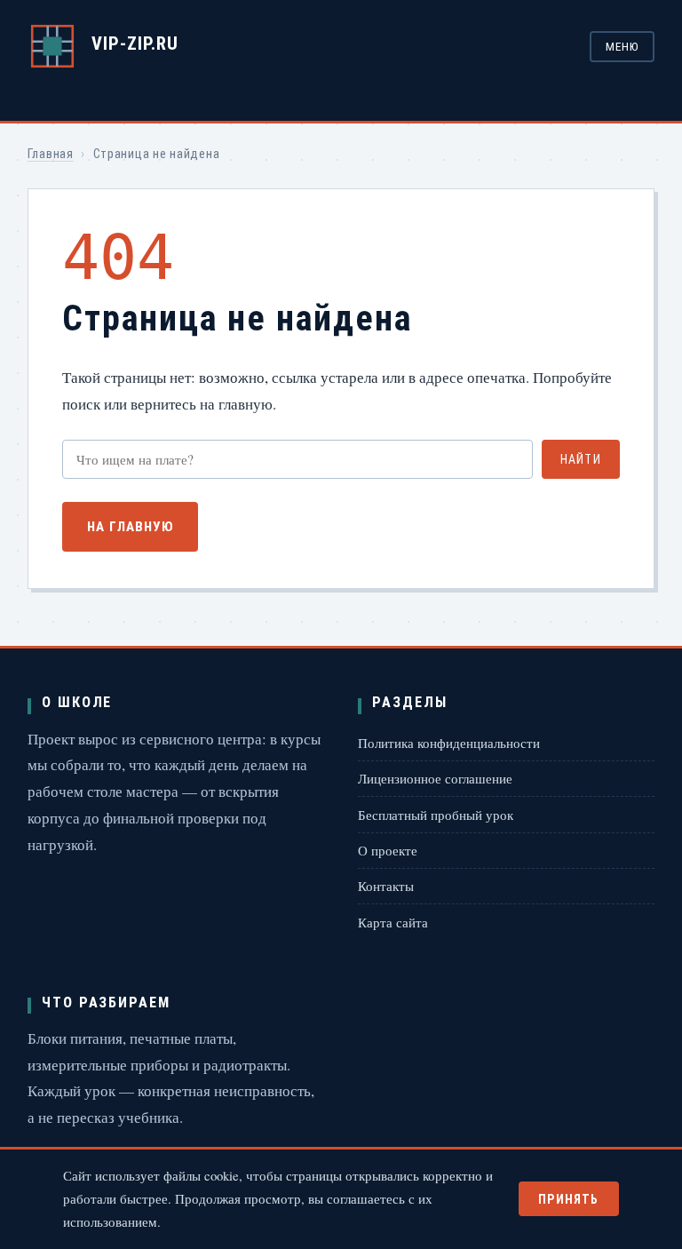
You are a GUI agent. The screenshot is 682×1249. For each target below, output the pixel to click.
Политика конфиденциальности (449, 743)
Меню (622, 46)
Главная (51, 154)
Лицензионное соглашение (435, 778)
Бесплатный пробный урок (435, 814)
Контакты (386, 886)
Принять (568, 1199)
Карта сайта (393, 922)
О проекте (387, 850)
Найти (580, 459)
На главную (130, 527)
